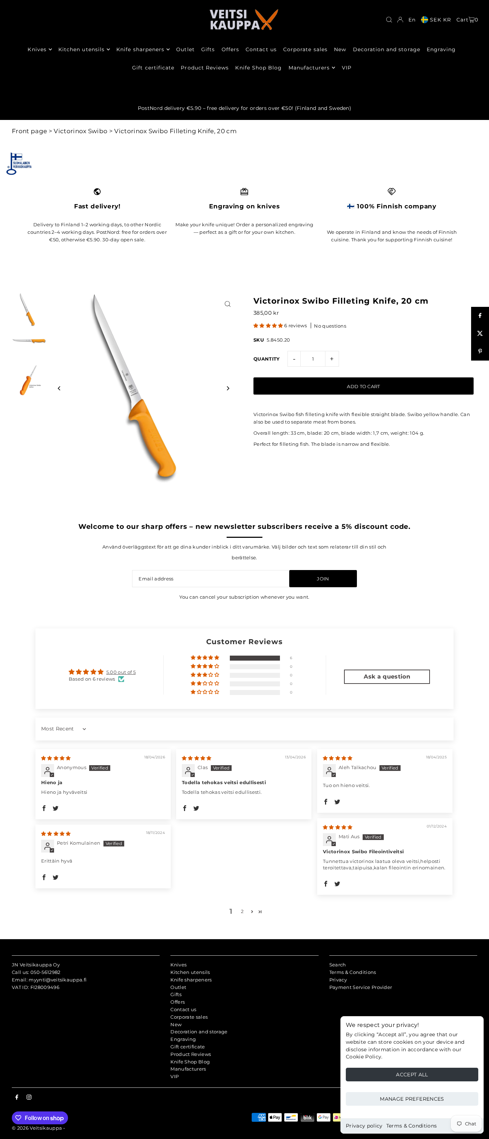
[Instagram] (29, 1097)
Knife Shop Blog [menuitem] (258, 67)
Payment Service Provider (360, 987)
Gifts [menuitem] (208, 49)
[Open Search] (389, 20)
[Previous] (59, 388)
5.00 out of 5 (121, 672)
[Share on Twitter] (480, 334)
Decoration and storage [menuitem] (386, 49)
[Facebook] (16, 1097)
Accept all (412, 1074)
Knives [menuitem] (37, 49)
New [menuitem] (340, 49)
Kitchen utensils (190, 972)
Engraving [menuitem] (441, 49)
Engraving (183, 1039)
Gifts (175, 994)
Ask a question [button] (387, 676)
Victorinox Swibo (80, 131)
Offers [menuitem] (230, 49)
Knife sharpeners (191, 980)
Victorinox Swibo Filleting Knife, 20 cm (175, 131)
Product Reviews (190, 1054)
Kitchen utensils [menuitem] (81, 49)
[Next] (227, 388)
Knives (178, 964)
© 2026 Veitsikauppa (37, 1128)
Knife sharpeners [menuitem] (140, 49)
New (175, 1024)
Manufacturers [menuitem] (309, 67)
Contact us (183, 1009)
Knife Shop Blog (190, 1062)
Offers (177, 1002)
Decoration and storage (198, 1031)
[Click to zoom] (227, 304)
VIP (174, 1076)
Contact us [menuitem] (261, 49)
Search (337, 964)
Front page (29, 131)
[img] (56, 758)
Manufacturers (188, 1069)
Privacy (338, 980)
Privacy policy (364, 1126)
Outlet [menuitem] (185, 49)
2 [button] (242, 911)
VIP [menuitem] (347, 67)
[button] (268, 325)
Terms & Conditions (411, 1126)
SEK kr (440, 19)
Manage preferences (412, 1099)
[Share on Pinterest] (480, 352)
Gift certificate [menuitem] (153, 67)
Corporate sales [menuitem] (305, 49)
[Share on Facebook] (480, 316)
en (412, 19)
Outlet (178, 987)
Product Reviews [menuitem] (205, 67)
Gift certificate (187, 1046)
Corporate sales (189, 1017)
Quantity (266, 359)
